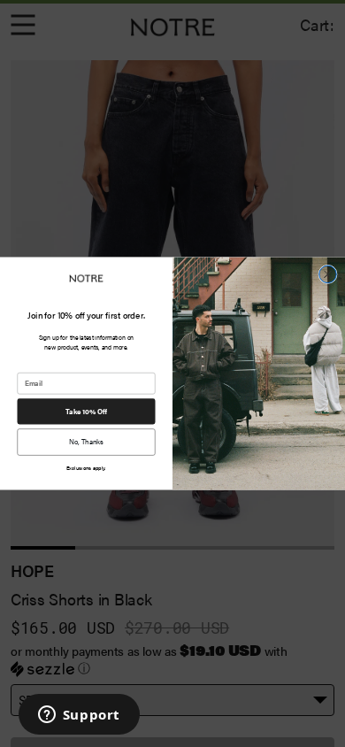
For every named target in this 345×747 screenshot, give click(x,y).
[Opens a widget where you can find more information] (79, 716)
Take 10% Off (85, 411)
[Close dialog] (328, 274)
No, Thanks (86, 442)
